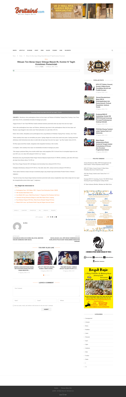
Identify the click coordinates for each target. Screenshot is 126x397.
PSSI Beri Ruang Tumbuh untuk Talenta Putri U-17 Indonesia (104, 131)
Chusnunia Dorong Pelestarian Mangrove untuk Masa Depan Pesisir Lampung (35, 197)
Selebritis (68, 50)
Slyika (41, 66)
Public (86, 359)
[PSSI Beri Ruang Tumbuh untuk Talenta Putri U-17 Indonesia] (68, 258)
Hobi (61, 50)
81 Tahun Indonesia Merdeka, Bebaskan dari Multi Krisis (98, 184)
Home (14, 56)
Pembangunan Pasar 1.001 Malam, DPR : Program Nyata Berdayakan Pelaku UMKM (37, 190)
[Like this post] (48, 217)
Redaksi (56, 388)
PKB (40, 210)
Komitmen (24, 210)
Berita (15, 50)
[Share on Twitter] (52, 217)
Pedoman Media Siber (66, 388)
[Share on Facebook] (50, 217)
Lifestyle (22, 50)
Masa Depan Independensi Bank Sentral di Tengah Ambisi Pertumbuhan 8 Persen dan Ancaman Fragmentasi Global (104, 145)
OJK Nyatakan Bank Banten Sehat (24, 192)
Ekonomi (29, 50)
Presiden (53, 210)
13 (85, 366)
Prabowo (46, 210)
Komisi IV (16, 210)
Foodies (54, 50)
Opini (42, 50)
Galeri (48, 50)
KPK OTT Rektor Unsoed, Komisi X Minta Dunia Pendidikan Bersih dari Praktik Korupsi (104, 87)
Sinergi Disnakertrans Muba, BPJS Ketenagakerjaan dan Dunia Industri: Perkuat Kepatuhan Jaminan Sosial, (103, 102)
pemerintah (33, 210)
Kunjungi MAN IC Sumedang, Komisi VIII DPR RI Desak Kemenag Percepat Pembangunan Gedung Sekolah (104, 118)
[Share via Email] (56, 217)
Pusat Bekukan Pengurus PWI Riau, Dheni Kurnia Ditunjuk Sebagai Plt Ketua (35, 200)
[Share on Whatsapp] (54, 217)
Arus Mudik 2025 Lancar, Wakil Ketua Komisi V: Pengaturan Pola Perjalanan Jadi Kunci (37, 195)
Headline (87, 329)
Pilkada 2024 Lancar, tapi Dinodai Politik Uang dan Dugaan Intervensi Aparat (35, 202)
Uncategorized (88, 318)
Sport (36, 50)
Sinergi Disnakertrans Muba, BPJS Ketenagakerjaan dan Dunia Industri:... (24, 268)
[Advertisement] (63, 35)
